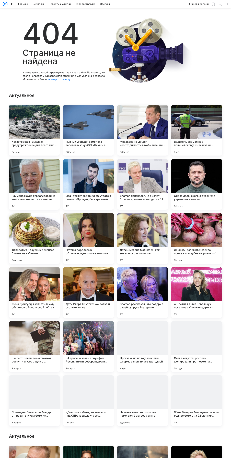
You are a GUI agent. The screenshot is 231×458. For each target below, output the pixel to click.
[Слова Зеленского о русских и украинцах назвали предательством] (196, 184)
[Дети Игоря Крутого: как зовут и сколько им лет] (88, 292)
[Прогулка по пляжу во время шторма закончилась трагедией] (142, 346)
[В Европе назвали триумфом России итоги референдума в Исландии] (88, 346)
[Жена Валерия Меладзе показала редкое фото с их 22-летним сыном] (196, 400)
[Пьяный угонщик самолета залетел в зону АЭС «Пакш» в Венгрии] (88, 130)
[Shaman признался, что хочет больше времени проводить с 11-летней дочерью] (142, 184)
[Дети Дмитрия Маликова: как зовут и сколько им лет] (142, 238)
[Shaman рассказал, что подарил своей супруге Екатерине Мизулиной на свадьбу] (142, 292)
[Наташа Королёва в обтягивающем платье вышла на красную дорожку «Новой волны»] (88, 238)
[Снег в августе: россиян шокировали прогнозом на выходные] (196, 346)
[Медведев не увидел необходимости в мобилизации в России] (142, 130)
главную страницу (59, 79)
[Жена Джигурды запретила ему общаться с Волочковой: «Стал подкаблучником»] (34, 292)
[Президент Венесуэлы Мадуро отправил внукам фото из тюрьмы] (34, 400)
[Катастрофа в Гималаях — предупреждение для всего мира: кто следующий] (34, 130)
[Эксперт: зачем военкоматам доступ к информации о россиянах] (34, 346)
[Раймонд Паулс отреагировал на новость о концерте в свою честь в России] (34, 184)
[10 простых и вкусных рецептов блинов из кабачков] (34, 238)
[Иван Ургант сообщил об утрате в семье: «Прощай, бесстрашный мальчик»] (88, 184)
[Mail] (5, 4)
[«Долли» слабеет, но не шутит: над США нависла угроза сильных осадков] (88, 400)
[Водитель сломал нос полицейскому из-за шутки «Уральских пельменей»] (196, 130)
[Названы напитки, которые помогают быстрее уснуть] (142, 400)
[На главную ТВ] (10, 4)
